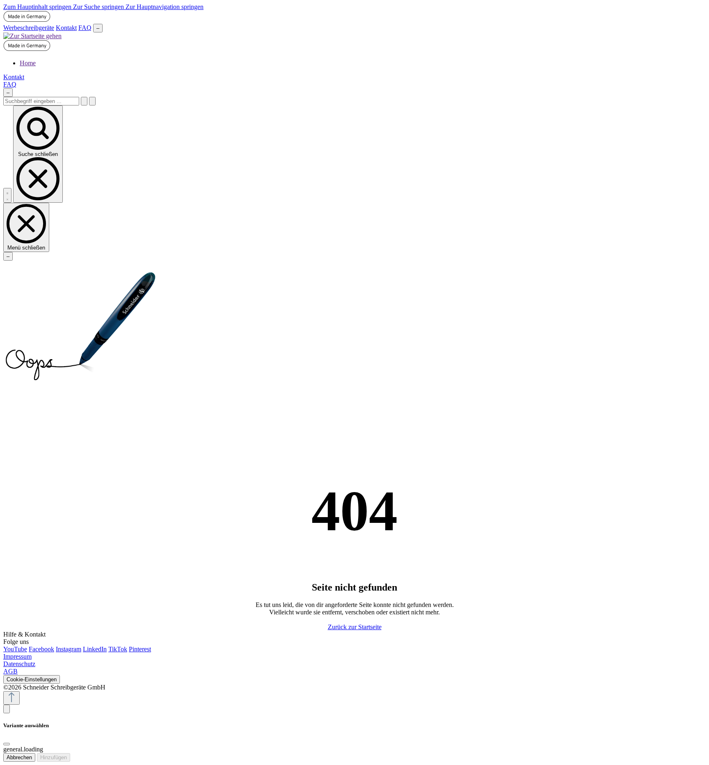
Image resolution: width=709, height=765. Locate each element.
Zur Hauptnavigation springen (165, 6)
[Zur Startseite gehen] (32, 35)
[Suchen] (84, 101)
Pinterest (140, 649)
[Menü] (7, 195)
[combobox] (41, 101)
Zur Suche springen (99, 6)
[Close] (6, 744)
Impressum (17, 656)
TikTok (117, 649)
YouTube (15, 649)
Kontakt (66, 27)
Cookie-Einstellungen (32, 679)
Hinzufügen (53, 757)
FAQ (84, 27)
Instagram (68, 649)
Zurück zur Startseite (355, 626)
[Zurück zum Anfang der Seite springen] (11, 698)
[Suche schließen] (92, 101)
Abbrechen (19, 757)
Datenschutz (19, 663)
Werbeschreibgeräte (28, 27)
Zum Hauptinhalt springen (38, 6)
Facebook (41, 649)
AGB (10, 671)
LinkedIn (95, 649)
